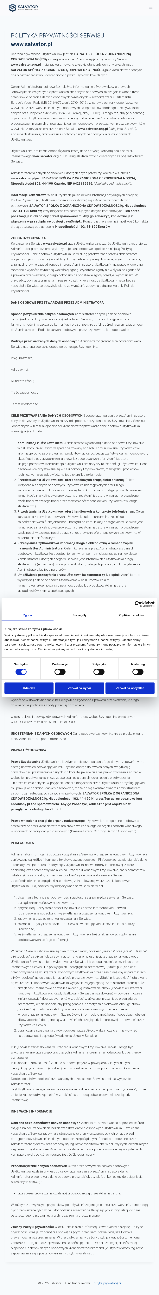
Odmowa (29, 688)
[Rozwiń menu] (150, 8)
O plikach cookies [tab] (131, 615)
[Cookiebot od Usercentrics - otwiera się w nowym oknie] (138, 604)
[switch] (60, 672)
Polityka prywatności (106, 1283)
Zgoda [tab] (27, 615)
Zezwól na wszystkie (130, 688)
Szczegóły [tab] (80, 615)
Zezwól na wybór (79, 688)
